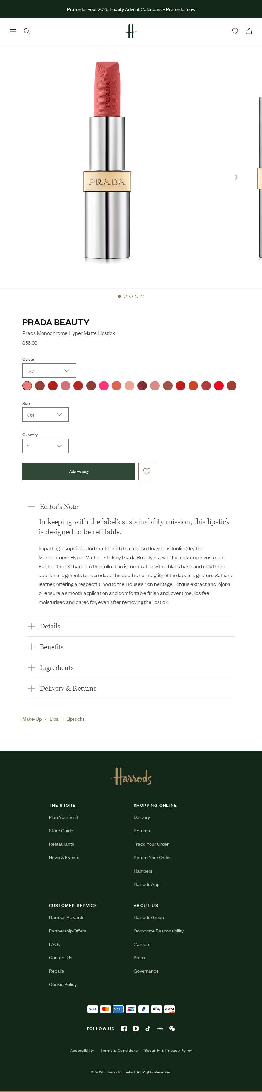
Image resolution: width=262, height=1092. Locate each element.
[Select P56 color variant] (206, 385)
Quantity (30, 434)
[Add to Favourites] (147, 471)
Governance (146, 970)
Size (26, 403)
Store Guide (61, 830)
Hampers (143, 870)
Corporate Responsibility (159, 930)
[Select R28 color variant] (180, 385)
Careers (142, 943)
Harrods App (146, 883)
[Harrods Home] (131, 31)
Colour (28, 359)
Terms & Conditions (119, 1050)
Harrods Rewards (66, 917)
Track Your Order (151, 843)
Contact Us (60, 957)
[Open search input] (27, 31)
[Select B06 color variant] (231, 385)
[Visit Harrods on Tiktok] (148, 1028)
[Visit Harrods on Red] (160, 1028)
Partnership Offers (67, 930)
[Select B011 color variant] (129, 385)
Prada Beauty (55, 321)
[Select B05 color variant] (116, 385)
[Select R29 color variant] (78, 385)
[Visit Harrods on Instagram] (136, 1028)
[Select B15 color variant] (142, 385)
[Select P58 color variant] (65, 385)
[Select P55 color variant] (104, 385)
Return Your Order (152, 857)
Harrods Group (149, 917)
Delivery (142, 816)
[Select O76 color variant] (53, 385)
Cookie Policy (63, 984)
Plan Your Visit (63, 816)
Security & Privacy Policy (168, 1050)
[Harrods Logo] (131, 776)
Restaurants (61, 843)
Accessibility (82, 1050)
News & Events (64, 857)
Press (139, 957)
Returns (142, 830)
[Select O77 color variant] (193, 385)
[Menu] (13, 31)
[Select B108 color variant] (155, 385)
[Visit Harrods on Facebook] (124, 1028)
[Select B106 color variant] (91, 385)
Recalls (56, 970)
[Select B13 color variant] (168, 385)
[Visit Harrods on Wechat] (172, 1028)
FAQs (54, 943)
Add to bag (79, 471)
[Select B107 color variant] (40, 385)
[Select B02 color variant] (27, 385)
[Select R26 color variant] (219, 385)
